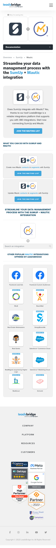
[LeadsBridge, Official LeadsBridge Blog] (13, 5)
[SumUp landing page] (15, 29)
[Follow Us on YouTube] (36, 532)
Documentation (13, 47)
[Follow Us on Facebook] (10, 532)
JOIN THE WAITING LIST (28, 130)
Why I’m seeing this (16, 15)
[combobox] (28, 246)
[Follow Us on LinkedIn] (27, 532)
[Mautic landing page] (41, 29)
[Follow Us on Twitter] (46, 532)
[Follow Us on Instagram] (18, 532)
